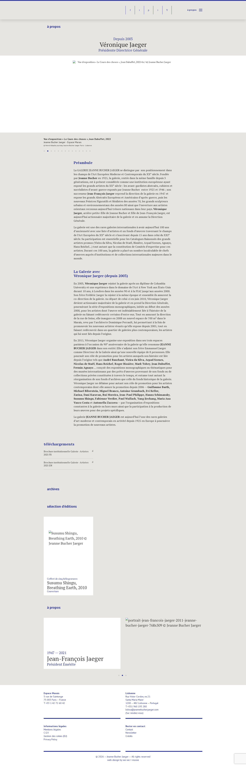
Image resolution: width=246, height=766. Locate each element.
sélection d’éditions (62, 506)
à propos (192, 10)
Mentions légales (52, 729)
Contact (129, 729)
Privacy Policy (50, 739)
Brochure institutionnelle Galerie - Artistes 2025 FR (68, 453)
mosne (135, 759)
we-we (126, 759)
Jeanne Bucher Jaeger (69, 10)
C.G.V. (46, 732)
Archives (53, 489)
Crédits (129, 736)
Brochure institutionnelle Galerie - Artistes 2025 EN (68, 464)
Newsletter (131, 732)
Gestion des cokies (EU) (55, 736)
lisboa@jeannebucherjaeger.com (142, 709)
